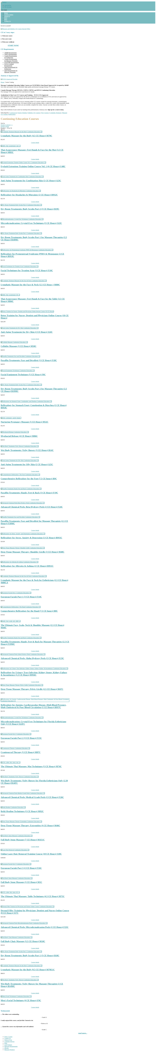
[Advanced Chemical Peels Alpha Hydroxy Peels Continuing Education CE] (23, 654)
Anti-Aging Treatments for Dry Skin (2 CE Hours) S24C (27, 332)
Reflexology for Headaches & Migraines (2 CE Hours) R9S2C (29, 195)
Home (6, 13)
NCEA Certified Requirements (9, 64)
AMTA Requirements (10, 54)
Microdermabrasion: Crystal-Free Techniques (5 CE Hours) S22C (31, 223)
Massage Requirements (11, 1046)
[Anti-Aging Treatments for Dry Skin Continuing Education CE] (19, 328)
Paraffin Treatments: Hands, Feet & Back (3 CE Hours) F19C (29, 493)
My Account (7, 7)
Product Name (5, 126)
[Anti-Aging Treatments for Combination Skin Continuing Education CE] (22, 176)
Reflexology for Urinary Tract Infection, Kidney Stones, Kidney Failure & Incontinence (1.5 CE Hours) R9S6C (34, 673)
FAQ (5, 18)
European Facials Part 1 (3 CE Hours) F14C (21, 597)
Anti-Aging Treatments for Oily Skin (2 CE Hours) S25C (27, 464)
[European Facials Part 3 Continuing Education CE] (16, 864)
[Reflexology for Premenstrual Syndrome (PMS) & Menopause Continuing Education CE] (27, 250)
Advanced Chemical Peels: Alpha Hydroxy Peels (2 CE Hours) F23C (32, 658)
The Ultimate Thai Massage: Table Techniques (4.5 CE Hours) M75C (33, 896)
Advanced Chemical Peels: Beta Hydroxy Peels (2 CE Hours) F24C (32, 507)
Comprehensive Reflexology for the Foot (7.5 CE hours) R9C (29, 478)
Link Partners (8, 1045)
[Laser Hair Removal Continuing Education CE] (15, 850)
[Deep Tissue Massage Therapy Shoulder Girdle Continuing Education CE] (23, 548)
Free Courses (45, 113)
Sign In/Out (7, 5)
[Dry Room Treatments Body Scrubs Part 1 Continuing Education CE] (21, 233)
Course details (35, 142)
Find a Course (8, 1036)
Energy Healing (22, 113)
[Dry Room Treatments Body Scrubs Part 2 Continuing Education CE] (21, 205)
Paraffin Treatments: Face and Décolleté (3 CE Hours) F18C (29, 360)
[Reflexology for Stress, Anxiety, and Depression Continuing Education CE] (23, 533)
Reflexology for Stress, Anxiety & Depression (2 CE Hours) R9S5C (31, 538)
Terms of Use (8, 1040)
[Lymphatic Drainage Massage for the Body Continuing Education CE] (21, 131)
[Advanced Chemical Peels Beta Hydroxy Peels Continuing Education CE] (23, 503)
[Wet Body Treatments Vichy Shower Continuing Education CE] (20, 446)
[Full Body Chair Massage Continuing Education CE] (16, 937)
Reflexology (12, 114)
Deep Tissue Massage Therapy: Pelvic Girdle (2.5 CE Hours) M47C (32, 689)
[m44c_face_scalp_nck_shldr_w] (10, 621)
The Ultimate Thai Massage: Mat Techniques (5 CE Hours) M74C (31, 766)
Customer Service (9, 1041)
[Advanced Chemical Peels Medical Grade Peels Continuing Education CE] (23, 793)
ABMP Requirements (10, 52)
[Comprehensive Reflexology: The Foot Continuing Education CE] (20, 474)
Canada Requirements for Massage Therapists (11, 60)
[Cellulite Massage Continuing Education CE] (14, 342)
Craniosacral (13, 113)
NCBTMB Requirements (11, 62)
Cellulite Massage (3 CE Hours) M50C (18, 346)
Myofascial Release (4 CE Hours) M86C (19, 436)
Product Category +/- (7, 125)
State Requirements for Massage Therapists (10, 71)
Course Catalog (8, 14)
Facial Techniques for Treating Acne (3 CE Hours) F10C (27, 270)
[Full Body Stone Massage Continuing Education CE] (16, 835)
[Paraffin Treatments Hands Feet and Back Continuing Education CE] (21, 488)
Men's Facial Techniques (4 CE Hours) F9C (21, 1000)
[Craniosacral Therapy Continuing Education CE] (15, 748)
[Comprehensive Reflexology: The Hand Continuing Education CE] (21, 607)
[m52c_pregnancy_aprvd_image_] (11, 418)
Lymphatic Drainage (56, 113)
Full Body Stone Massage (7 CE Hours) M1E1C (23, 840)
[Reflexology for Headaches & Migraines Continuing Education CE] (21, 191)
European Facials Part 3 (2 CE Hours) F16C (21, 868)
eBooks (6, 1048)
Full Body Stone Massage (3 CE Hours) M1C (21, 882)
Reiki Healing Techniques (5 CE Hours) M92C (22, 811)
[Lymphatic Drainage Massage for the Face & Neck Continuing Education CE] (24, 280)
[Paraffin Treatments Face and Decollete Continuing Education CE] (20, 356)
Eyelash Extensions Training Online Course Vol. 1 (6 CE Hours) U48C (33, 166)
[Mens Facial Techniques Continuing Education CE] (16, 996)
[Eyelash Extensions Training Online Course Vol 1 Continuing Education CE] (23, 162)
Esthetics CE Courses (34, 113)
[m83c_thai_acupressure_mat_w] (10, 146)
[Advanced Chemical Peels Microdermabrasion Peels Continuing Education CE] (24, 923)
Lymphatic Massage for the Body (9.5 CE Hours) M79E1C (28, 969)
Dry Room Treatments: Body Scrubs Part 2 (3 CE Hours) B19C (30, 209)
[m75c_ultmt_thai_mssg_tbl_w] (10, 892)
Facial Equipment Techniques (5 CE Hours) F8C (23, 374)
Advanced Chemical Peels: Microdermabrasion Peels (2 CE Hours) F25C (35, 927)
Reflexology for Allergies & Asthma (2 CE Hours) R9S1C (27, 566)
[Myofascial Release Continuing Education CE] (15, 432)
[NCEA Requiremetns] (9, 79)
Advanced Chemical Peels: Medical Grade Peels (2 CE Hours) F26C (32, 797)
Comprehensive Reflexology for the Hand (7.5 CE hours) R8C (29, 611)
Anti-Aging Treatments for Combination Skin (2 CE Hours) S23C (31, 180)
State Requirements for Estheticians (10, 68)
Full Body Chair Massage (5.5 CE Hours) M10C (23, 941)
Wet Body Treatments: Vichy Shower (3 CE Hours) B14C (27, 450)
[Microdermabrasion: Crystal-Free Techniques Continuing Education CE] (22, 219)
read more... (82, 1033)
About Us (7, 16)
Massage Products (9, 1049)
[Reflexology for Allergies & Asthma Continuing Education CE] (19, 562)
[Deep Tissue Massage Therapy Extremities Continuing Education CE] (21, 821)
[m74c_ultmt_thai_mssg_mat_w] (10, 762)
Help (5, 1043)
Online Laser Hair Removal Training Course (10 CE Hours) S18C (31, 854)
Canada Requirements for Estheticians (10, 56)
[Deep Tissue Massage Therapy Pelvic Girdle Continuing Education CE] (22, 685)
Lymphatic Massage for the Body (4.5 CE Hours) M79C (26, 136)
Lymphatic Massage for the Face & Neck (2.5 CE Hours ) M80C (30, 284)
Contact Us (7, 21)
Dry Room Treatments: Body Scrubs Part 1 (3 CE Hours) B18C (30, 955)
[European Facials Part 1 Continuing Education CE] (16, 593)
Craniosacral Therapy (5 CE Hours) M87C (21, 752)
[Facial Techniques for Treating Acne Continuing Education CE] (19, 266)
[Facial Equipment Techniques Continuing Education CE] (18, 370)
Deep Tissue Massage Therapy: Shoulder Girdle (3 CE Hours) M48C (32, 552)
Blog (5, 19)
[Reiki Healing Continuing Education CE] (13, 807)
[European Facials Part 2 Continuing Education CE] (16, 734)
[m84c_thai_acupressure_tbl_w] (10, 295)
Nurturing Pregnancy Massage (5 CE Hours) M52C (24, 422)
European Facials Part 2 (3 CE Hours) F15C (21, 738)
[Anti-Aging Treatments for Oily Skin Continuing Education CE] (20, 460)
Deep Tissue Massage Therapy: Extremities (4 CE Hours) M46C (30, 825)
